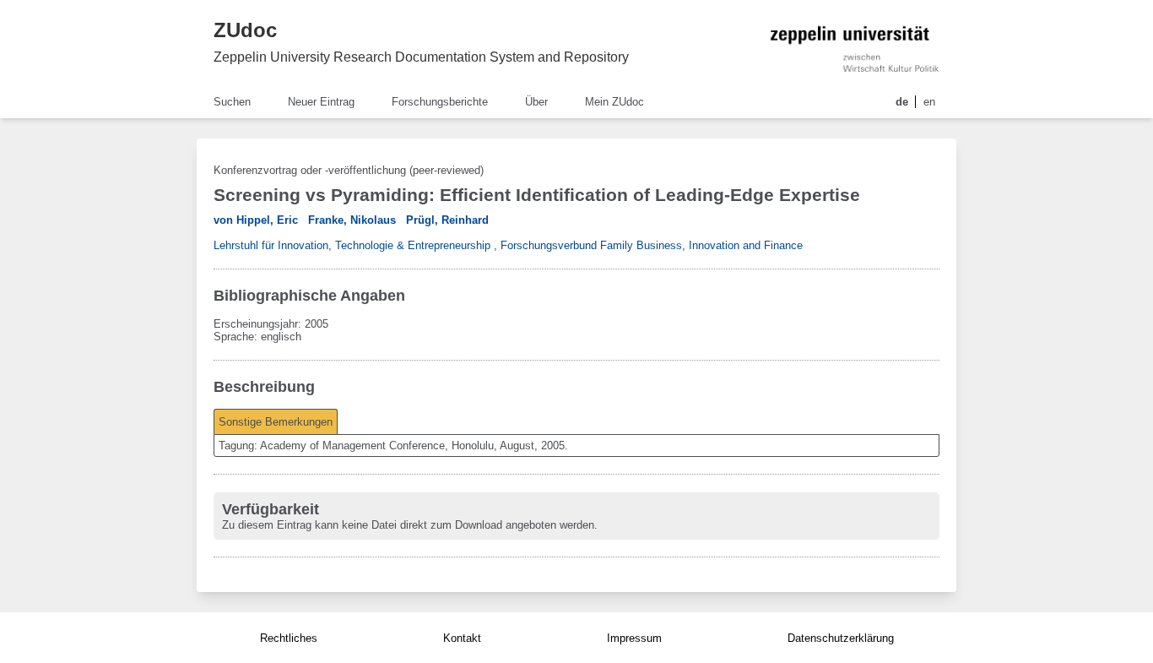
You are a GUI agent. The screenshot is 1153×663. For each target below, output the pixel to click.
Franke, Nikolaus (352, 220)
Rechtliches (288, 638)
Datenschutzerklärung (841, 638)
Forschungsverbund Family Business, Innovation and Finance (652, 245)
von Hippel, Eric (256, 220)
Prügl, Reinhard (447, 220)
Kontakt (462, 638)
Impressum (634, 638)
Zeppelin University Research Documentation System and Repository (421, 57)
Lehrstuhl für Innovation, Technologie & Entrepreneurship (352, 245)
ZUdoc (245, 30)
